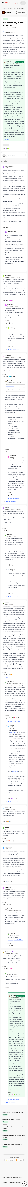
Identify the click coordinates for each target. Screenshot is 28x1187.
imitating (7, 602)
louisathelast (8, 887)
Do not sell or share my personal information (12, 1182)
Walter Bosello (8, 355)
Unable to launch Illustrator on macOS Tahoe (12, 1144)
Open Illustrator (21, 12)
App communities (11, 7)
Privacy (20, 1177)
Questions (5, 8)
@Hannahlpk (15, 771)
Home (4, 7)
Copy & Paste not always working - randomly (12, 1112)
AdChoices (7, 1185)
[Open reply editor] (14, 155)
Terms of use (15, 1177)
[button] (3, 3)
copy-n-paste (5, 144)
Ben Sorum (12, 725)
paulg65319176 (8, 847)
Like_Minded (8, 275)
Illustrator (19, 7)
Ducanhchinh (8, 807)
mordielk (7, 507)
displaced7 (7, 827)
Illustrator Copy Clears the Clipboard (15, 940)
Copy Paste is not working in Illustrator (11, 1119)
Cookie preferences (6, 1180)
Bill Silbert (8, 61)
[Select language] (18, 3)
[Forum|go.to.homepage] (10, 3)
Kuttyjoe (11, 327)
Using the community (7, 1177)
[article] (14, 196)
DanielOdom (10, 304)
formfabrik (9, 534)
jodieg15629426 (10, 681)
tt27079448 (12, 933)
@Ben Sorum (13, 732)
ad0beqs (7, 31)
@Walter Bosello (10, 386)
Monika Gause (10, 380)
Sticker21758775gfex (9, 166)
